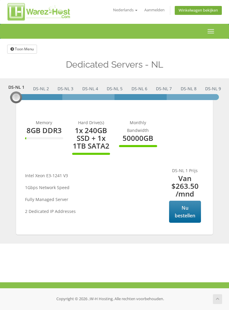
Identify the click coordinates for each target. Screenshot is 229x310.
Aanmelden (154, 10)
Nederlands (123, 10)
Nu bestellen (185, 212)
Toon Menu (24, 49)
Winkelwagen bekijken (198, 10)
